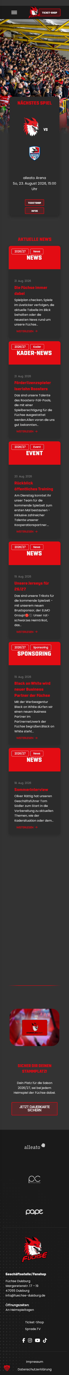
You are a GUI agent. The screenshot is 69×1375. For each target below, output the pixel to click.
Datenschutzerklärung (35, 1369)
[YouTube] (37, 1340)
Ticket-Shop (34, 1322)
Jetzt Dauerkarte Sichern (34, 1109)
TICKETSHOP (34, 202)
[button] (7, 1368)
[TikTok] (45, 1340)
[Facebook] (23, 1340)
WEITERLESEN (24, 331)
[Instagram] (30, 1340)
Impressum (34, 1361)
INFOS (34, 210)
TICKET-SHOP (49, 12)
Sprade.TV (33, 1329)
